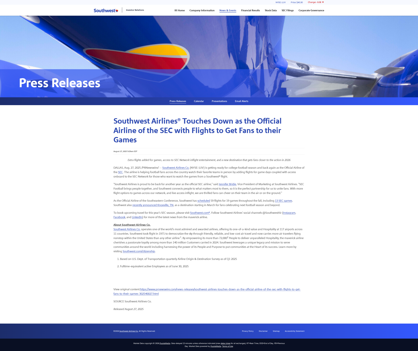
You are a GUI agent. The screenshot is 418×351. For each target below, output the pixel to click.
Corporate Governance (311, 10)
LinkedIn (137, 217)
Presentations (219, 101)
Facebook (119, 217)
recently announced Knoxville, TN (152, 205)
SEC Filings (288, 10)
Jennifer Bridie (227, 184)
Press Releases (178, 101)
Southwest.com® (200, 213)
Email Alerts (241, 101)
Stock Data (271, 10)
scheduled (203, 200)
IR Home (180, 10)
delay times (225, 343)
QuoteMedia (165, 343)
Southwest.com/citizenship (139, 251)
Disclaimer (263, 331)
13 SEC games (283, 200)
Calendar (199, 101)
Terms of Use (227, 346)
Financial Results (250, 10)
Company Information (202, 10)
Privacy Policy (248, 331)
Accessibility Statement (295, 331)
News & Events (227, 10)
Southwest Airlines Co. (175, 167)
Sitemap (276, 331)
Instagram (289, 213)
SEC (120, 172)
